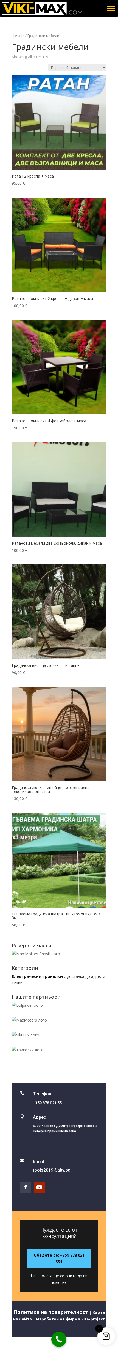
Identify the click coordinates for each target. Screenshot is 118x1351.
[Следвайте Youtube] (39, 1187)
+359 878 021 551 (48, 1103)
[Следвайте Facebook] (25, 1187)
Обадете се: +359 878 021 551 (59, 1258)
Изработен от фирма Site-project (70, 1319)
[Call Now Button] (58, 1339)
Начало (18, 35)
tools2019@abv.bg (52, 1170)
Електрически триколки (38, 976)
